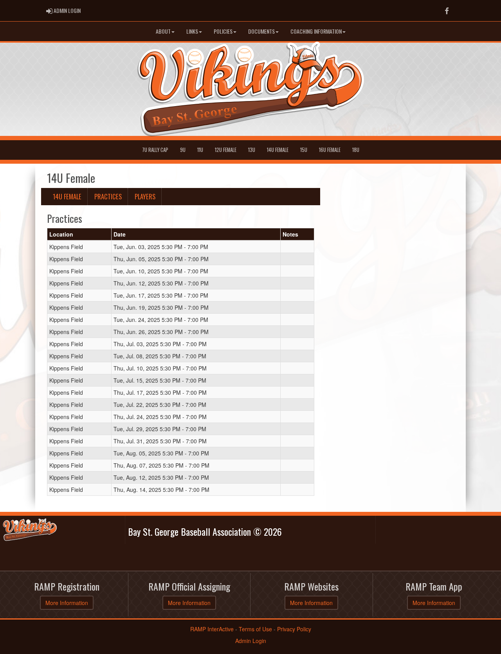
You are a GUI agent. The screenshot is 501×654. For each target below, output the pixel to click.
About (163, 31)
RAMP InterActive (212, 629)
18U (355, 150)
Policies (223, 31)
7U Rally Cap (155, 150)
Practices (108, 196)
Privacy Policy (294, 629)
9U (183, 150)
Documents (261, 31)
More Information (66, 603)
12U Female (225, 150)
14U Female (277, 150)
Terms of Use (255, 629)
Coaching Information (316, 31)
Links (192, 31)
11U (200, 150)
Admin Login (250, 641)
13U (251, 150)
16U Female (330, 150)
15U (303, 150)
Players (145, 196)
